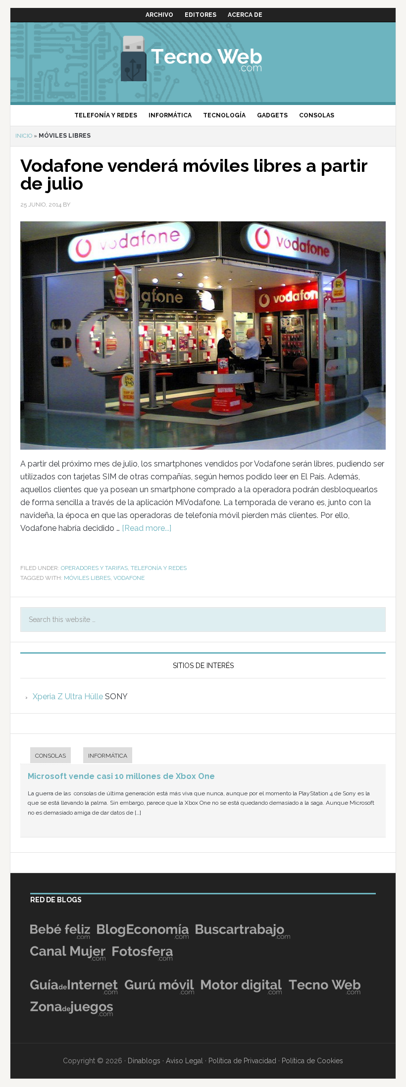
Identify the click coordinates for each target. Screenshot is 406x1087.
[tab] (45, 756)
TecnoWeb (203, 57)
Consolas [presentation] (50, 755)
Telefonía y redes (159, 568)
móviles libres (87, 577)
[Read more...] (146, 528)
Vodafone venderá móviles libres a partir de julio (193, 174)
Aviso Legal (184, 1061)
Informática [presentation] (107, 755)
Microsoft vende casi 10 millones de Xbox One (121, 776)
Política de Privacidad (242, 1061)
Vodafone (129, 577)
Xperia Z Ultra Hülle (68, 696)
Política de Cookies (312, 1061)
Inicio (23, 135)
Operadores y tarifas (94, 568)
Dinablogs (144, 1061)
